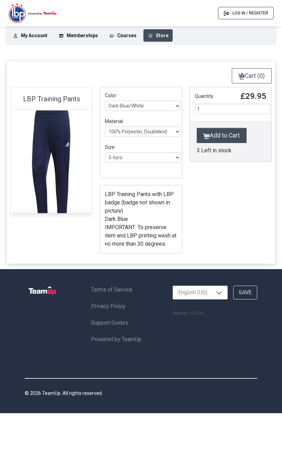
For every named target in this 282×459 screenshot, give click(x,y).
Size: (110, 147)
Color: (111, 95)
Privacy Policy (108, 306)
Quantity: (204, 96)
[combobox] (200, 292)
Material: (114, 121)
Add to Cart (224, 135)
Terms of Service (111, 289)
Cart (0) (254, 75)
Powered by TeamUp (116, 339)
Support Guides (109, 322)
